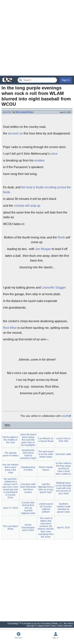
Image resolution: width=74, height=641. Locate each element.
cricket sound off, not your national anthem (46, 508)
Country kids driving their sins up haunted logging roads (28, 508)
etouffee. (66, 415)
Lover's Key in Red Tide (63, 439)
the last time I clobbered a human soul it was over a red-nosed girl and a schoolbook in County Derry (10, 488)
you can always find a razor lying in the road (10, 468)
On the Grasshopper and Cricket (28, 528)
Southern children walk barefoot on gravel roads (63, 508)
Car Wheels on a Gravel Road (46, 439)
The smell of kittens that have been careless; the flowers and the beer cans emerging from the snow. (46, 527)
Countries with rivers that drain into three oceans (28, 488)
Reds (61, 237)
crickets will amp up (27, 205)
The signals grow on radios (10, 454)
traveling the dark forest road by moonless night (28, 454)
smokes (39, 160)
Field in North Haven (46, 468)
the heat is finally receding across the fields (37, 190)
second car (15, 133)
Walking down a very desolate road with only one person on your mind (63, 488)
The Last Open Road (10, 527)
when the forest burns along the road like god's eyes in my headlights (28, 439)
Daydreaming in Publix (28, 468)
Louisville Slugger (54, 287)
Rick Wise (10, 327)
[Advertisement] (37, 38)
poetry (7, 112)
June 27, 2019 (10, 508)
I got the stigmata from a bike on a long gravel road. (46, 488)
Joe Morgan (43, 249)
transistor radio (63, 454)
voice (54, 153)
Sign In (65, 80)
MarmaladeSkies (25, 112)
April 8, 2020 (63, 527)
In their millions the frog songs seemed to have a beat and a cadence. (64, 468)
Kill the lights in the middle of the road (10, 440)
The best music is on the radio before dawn (46, 454)
